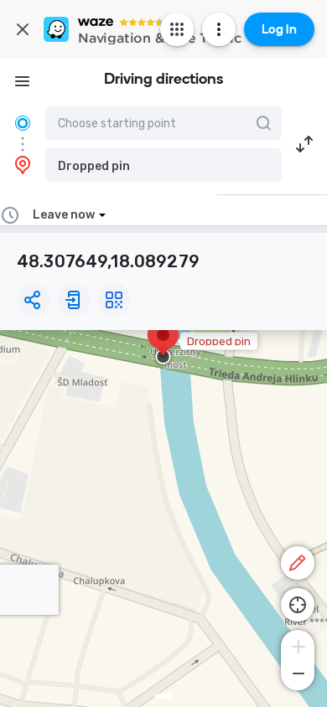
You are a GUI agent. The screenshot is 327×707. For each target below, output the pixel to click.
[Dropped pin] (163, 343)
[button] (163, 165)
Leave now (64, 215)
